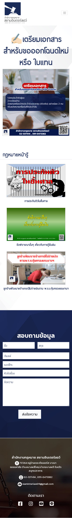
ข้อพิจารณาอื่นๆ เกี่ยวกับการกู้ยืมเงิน (36, 244)
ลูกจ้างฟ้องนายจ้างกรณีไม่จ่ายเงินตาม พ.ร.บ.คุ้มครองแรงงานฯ (36, 288)
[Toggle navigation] (64, 12)
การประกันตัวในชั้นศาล (36, 200)
